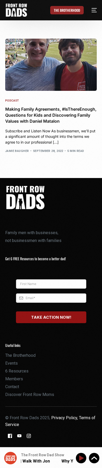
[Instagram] (28, 435)
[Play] (82, 458)
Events (11, 363)
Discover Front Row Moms (29, 394)
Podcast (12, 100)
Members (14, 378)
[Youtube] (19, 435)
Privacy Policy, (65, 417)
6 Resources (17, 371)
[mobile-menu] (91, 10)
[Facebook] (10, 435)
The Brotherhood (20, 355)
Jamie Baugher (17, 151)
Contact (12, 386)
